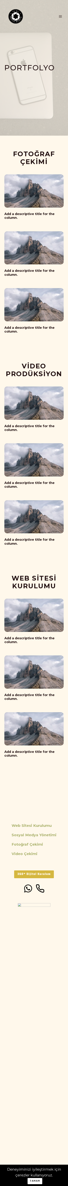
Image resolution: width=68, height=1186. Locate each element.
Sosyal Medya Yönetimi (34, 835)
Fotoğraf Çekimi (27, 844)
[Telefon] (40, 888)
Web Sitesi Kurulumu (32, 825)
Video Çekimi (24, 854)
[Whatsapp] (28, 888)
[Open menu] (60, 16)
